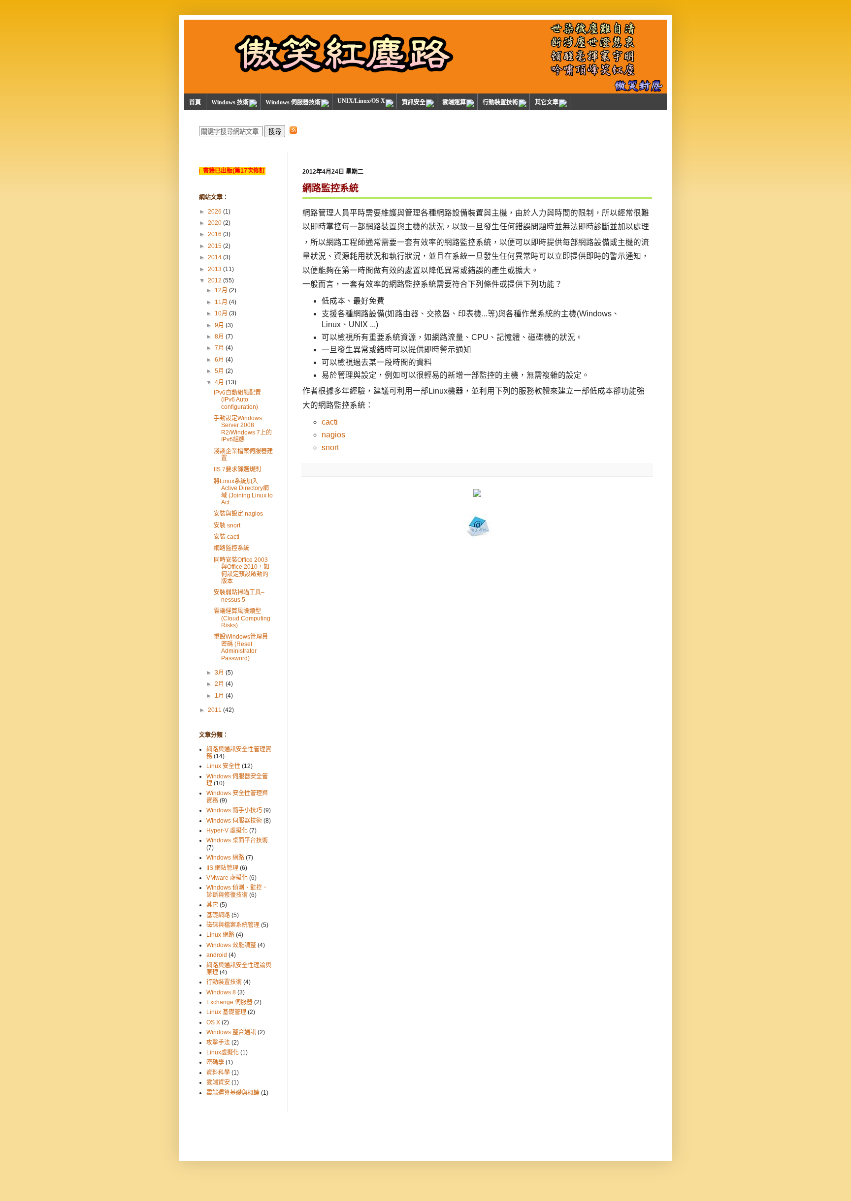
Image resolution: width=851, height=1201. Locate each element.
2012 (215, 280)
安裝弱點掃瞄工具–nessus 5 (239, 596)
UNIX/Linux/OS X (361, 100)
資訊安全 (414, 102)
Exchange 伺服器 (229, 1002)
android (216, 955)
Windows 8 (221, 992)
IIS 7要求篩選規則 (237, 469)
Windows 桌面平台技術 (237, 840)
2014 (215, 257)
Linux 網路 (220, 934)
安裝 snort (227, 525)
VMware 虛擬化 (227, 877)
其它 (212, 904)
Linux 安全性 (223, 766)
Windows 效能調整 (231, 945)
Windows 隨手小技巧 (234, 810)
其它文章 (546, 102)
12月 (221, 290)
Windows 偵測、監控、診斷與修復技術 (237, 891)
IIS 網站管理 (222, 867)
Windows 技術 (230, 102)
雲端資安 (218, 1082)
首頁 (195, 102)
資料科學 (218, 1072)
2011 (215, 710)
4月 (219, 382)
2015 (215, 246)
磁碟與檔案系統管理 (233, 925)
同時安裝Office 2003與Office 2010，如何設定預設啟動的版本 (241, 570)
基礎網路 (218, 915)
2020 (215, 222)
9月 (219, 325)
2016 (215, 234)
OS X (213, 1022)
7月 (219, 347)
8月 (219, 336)
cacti (330, 422)
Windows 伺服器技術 (293, 102)
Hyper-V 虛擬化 (227, 830)
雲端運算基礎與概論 (233, 1092)
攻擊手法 (218, 1042)
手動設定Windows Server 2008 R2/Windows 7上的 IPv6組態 (243, 429)
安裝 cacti (226, 536)
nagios (333, 435)
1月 (219, 695)
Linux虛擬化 (222, 1052)
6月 (219, 359)
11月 (221, 302)
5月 (219, 371)
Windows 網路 (225, 857)
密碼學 (215, 1062)
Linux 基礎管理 (226, 1012)
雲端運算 (454, 102)
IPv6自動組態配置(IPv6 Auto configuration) (237, 399)
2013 (215, 269)
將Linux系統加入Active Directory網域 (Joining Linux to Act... (243, 492)
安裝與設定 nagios (238, 513)
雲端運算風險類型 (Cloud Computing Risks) (242, 618)
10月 (221, 313)
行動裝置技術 (500, 102)
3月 (219, 672)
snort (330, 447)
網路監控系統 (231, 548)
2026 (215, 211)
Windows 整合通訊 (231, 1032)
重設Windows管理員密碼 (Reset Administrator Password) (241, 647)
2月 (219, 683)
